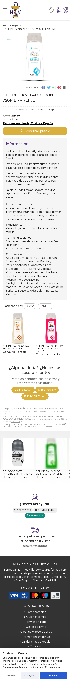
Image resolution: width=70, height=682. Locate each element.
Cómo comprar (36, 612)
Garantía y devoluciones (36, 631)
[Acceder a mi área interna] (58, 10)
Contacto (36, 646)
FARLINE (15, 421)
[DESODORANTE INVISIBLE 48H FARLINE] (18, 453)
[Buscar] (51, 10)
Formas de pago (36, 621)
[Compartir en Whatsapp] (54, 87)
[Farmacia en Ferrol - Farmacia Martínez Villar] (15, 10)
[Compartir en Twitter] (49, 87)
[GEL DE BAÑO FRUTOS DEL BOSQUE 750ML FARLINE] (18, 328)
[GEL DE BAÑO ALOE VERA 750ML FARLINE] (51, 453)
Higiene (56, 419)
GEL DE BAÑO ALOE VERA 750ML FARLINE (49, 472)
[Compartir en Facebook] (43, 87)
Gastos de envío (36, 626)
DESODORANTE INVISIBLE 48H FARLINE (17, 472)
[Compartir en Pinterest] (59, 87)
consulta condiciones (35, 545)
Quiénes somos (36, 616)
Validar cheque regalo (36, 641)
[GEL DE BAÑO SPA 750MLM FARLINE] (51, 328)
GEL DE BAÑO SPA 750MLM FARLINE (47, 347)
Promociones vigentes (36, 636)
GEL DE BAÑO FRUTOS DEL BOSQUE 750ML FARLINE (17, 348)
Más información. (53, 667)
